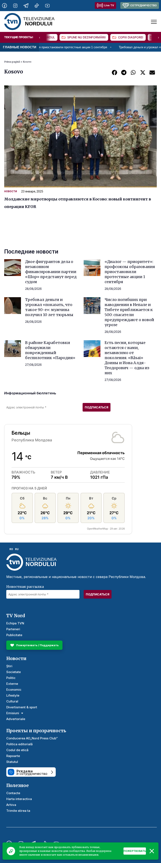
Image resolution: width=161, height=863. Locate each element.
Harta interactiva (19, 799)
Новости (10, 191)
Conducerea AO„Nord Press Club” (32, 738)
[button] (114, 72)
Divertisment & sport (21, 707)
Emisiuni (12, 713)
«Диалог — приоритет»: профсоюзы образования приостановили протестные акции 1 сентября (130, 271)
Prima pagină (12, 61)
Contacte (13, 793)
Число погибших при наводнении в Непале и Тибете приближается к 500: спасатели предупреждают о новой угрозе (129, 312)
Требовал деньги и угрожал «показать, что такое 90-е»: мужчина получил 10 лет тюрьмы (49, 307)
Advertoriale (15, 719)
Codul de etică (17, 750)
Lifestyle (12, 695)
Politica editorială (19, 744)
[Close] (152, 851)
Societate (13, 672)
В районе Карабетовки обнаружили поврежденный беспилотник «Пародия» (50, 350)
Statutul (12, 762)
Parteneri (13, 629)
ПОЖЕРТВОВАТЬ (134, 851)
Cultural (12, 701)
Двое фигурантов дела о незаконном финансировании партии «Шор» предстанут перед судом (51, 271)
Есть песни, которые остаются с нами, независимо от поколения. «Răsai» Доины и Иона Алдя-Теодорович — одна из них (127, 357)
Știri (9, 666)
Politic (11, 678)
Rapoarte (13, 756)
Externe (12, 684)
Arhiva (11, 805)
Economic (13, 690)
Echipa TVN (15, 623)
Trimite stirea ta (18, 811)
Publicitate (14, 635)
